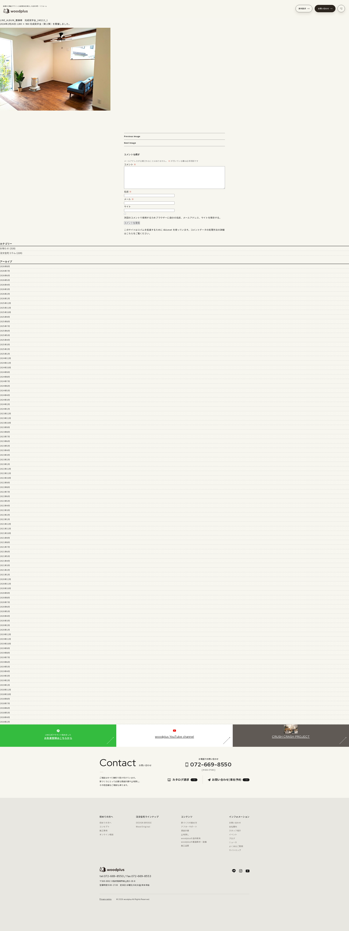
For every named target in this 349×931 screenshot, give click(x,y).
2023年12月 (5, 413)
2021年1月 (5, 574)
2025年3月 (5, 344)
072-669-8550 (211, 764)
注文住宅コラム (8, 253)
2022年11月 (5, 473)
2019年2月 (5, 680)
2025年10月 (5, 312)
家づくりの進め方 (189, 822)
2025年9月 (5, 316)
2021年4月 (5, 560)
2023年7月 (5, 436)
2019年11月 (5, 639)
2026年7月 (5, 270)
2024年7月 (5, 381)
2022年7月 (5, 491)
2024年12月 (5, 358)
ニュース (233, 842)
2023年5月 (5, 445)
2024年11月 (5, 362)
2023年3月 (5, 455)
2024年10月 (5, 367)
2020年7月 (5, 602)
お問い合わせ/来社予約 (226, 780)
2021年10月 (5, 533)
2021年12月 (5, 524)
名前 (128, 191)
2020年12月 (5, 579)
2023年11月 (5, 418)
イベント (233, 834)
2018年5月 (5, 712)
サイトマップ (235, 850)
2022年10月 (5, 478)
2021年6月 (5, 551)
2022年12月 (5, 468)
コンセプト (104, 826)
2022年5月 (5, 501)
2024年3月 (5, 399)
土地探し (185, 834)
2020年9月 (5, 593)
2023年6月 (5, 441)
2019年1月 (5, 685)
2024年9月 (5, 372)
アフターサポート (189, 826)
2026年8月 (5, 266)
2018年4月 (5, 717)
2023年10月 (5, 422)
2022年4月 (5, 505)
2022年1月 (5, 519)
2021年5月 (5, 556)
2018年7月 (5, 703)
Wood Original (143, 826)
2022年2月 (5, 514)
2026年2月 (5, 293)
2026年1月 (5, 298)
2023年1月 (5, 464)
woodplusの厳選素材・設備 (194, 841)
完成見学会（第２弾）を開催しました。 (50, 23)
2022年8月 (5, 487)
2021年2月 (5, 570)
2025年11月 (5, 307)
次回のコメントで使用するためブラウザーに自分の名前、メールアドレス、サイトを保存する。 (173, 217)
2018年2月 (5, 721)
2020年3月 (5, 620)
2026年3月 (5, 289)
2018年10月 (5, 694)
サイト (127, 206)
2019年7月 (5, 657)
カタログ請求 (180, 780)
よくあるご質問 (236, 846)
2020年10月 (5, 588)
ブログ (232, 838)
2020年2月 (5, 625)
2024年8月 (5, 376)
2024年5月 (5, 390)
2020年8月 (5, 597)
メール (129, 199)
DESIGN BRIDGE (144, 822)
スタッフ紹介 (235, 830)
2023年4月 (5, 450)
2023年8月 (5, 432)
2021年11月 (5, 528)
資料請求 (302, 8)
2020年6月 (5, 606)
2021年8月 (5, 542)
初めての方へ (106, 822)
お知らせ (4, 248)
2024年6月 (5, 385)
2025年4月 (5, 339)
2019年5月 (5, 666)
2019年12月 (5, 634)
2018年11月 (5, 689)
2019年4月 (5, 671)
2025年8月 (5, 321)
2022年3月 (5, 510)
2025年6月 (5, 330)
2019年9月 (5, 648)
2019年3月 (5, 675)
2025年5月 (5, 335)
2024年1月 (5, 408)
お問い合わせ (323, 8)
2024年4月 (5, 395)
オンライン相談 (106, 834)
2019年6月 (5, 662)
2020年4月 (5, 616)
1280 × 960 (23, 23)
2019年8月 (5, 652)
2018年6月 (5, 708)
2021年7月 (5, 547)
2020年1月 (5, 629)
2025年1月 (5, 353)
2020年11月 (5, 583)
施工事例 (104, 830)
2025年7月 (5, 326)
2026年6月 (5, 275)
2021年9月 (5, 537)
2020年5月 (5, 611)
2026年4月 (5, 284)
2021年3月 (5, 565)
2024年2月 (5, 404)
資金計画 (185, 830)
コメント (130, 164)
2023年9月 (5, 427)
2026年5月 (5, 280)
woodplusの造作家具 (191, 838)
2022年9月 (5, 482)
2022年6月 (5, 496)
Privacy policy (106, 899)
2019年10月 (5, 643)
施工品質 (185, 845)
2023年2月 (5, 459)
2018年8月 (5, 698)
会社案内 (233, 826)
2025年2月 (5, 349)
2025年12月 (5, 303)
